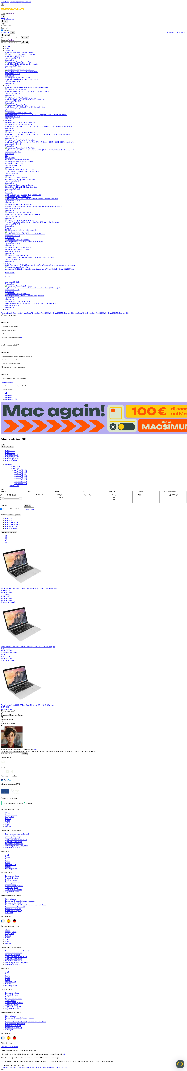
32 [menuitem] (6, 542)
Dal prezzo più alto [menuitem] (11, 455)
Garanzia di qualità (11, 878)
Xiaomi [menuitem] (30, 52)
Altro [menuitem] (35, 52)
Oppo (7, 825)
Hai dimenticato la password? (176, 32)
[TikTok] (12, 771)
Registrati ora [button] (5, 32)
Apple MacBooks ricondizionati (16, 840)
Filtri (3, 445)
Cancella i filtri (29, 509)
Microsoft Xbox (10, 865)
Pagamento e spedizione (13, 882)
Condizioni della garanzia (14, 886)
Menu (3, 2)
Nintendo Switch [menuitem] (23, 230)
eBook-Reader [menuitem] (43, 87)
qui (21, 337)
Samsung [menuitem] (13, 52)
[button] (12, 11)
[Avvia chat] (3, 16)
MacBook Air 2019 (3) (36, 495)
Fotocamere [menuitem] (9, 160)
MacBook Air (29, 313)
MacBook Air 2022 (95, 313)
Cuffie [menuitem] (7, 265)
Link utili (27, 2)
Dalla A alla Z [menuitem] (10, 453)
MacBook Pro (14, 486)
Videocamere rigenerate (13, 848)
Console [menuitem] (8, 228)
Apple (7, 855)
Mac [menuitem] (6, 156)
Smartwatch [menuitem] (9, 193)
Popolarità (7, 447)
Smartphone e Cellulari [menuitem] (18, 265)
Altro (7, 309)
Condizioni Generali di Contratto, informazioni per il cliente (25, 905)
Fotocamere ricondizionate (14, 844)
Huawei (8, 819)
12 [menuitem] (6, 536)
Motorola (8, 826)
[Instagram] (3, 771)
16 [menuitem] (6, 538)
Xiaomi (7, 823)
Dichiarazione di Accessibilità (15, 907)
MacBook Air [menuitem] (20, 122)
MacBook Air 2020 (109, 313)
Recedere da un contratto (9, 1047)
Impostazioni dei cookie (13, 909)
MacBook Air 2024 (68, 313)
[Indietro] (6, 393)
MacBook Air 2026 (40, 313)
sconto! (35, 749)
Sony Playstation (11, 869)
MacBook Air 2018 (122, 313)
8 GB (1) (59, 495)
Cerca (7, 2)
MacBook (20, 313)
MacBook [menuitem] (8, 120)
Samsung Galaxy (11, 815)
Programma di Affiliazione (14, 903)
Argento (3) (87, 495)
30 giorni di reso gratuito (13, 890)
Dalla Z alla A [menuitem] (10, 451)
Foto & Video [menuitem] (10, 158)
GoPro (7, 861)
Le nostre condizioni (12, 876)
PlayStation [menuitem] (9, 230)
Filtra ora (27, 505)
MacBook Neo (15, 466)
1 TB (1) (113, 495)
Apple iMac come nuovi (13, 842)
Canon (7, 857)
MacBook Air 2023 (82, 313)
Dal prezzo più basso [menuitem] (12, 457)
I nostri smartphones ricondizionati (17, 834)
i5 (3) (139, 495)
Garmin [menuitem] (24, 195)
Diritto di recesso (11, 880)
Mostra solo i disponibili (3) (11, 509)
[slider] (2, 498)
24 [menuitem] (6, 540)
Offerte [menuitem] (7, 46)
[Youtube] (8, 771)
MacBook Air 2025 (54, 313)
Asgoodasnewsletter (12, 892)
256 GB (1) (114, 499)
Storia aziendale (10, 899)
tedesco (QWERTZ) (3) (171, 495)
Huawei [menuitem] (24, 52)
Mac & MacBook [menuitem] (37, 265)
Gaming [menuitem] (72, 265)
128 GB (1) (114, 497)
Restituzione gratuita (7, 382)
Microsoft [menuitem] (20, 87)
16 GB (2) (60, 497)
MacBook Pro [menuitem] (30, 122)
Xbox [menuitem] (15, 230)
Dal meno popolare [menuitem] (11, 459)
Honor (7, 821)
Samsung (8, 867)
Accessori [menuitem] (8, 263)
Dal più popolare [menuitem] (11, 460)
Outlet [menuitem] (7, 48)
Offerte (14, 313)
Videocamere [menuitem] (24, 160)
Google (7, 859)
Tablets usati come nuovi (13, 836)
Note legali (9, 913)
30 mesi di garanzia (11, 888)
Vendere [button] (11, 13)
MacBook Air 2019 (20, 482)
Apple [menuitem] (7, 52)
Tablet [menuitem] (7, 85)
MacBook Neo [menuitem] (10, 122)
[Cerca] (23, 37)
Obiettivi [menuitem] (17, 160)
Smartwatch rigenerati (12, 838)
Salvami (6, 30)
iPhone (7, 813)
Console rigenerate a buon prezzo (16, 846)
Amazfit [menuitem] (34, 195)
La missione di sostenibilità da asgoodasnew (20, 901)
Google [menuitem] (19, 52)
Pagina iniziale (6, 313)
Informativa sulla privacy (13, 911)
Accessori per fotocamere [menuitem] (60, 265)
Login (12, 32)
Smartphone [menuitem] (9, 50)
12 (9, 532)
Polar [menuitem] (29, 195)
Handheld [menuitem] (33, 230)
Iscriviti (24, 753)
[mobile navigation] (2, 4)
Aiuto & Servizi (10, 884)
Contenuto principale (17, 2)
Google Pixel (9, 817)
